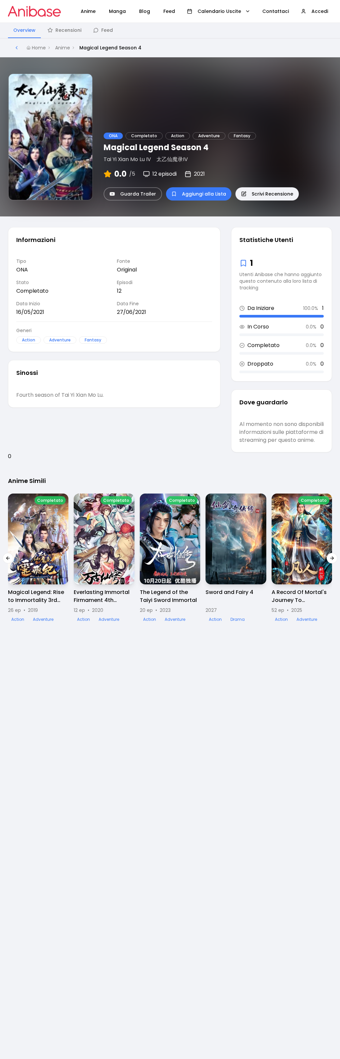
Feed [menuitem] (169, 11)
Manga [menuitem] (117, 11)
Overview (24, 30)
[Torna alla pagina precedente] (17, 47)
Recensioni (68, 30)
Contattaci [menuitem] (275, 11)
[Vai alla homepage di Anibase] (34, 11)
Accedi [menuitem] (319, 11)
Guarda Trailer (138, 194)
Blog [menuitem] (144, 11)
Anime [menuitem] (88, 11)
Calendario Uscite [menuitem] (219, 11)
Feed (107, 30)
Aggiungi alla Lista (204, 194)
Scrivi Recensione (272, 194)
